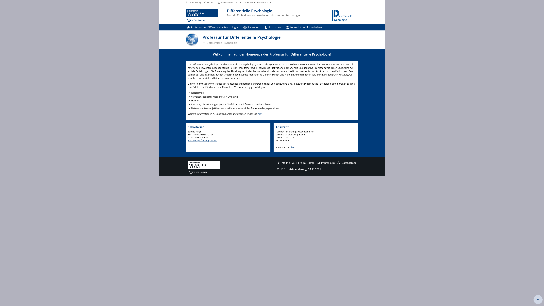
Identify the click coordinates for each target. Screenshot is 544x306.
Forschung (275, 27)
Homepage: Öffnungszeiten (202, 140)
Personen (253, 27)
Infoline (285, 162)
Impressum (328, 162)
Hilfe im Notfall (305, 162)
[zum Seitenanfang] (538, 299)
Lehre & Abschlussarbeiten (306, 27)
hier (260, 113)
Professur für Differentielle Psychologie (214, 27)
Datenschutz (349, 162)
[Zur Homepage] (202, 15)
